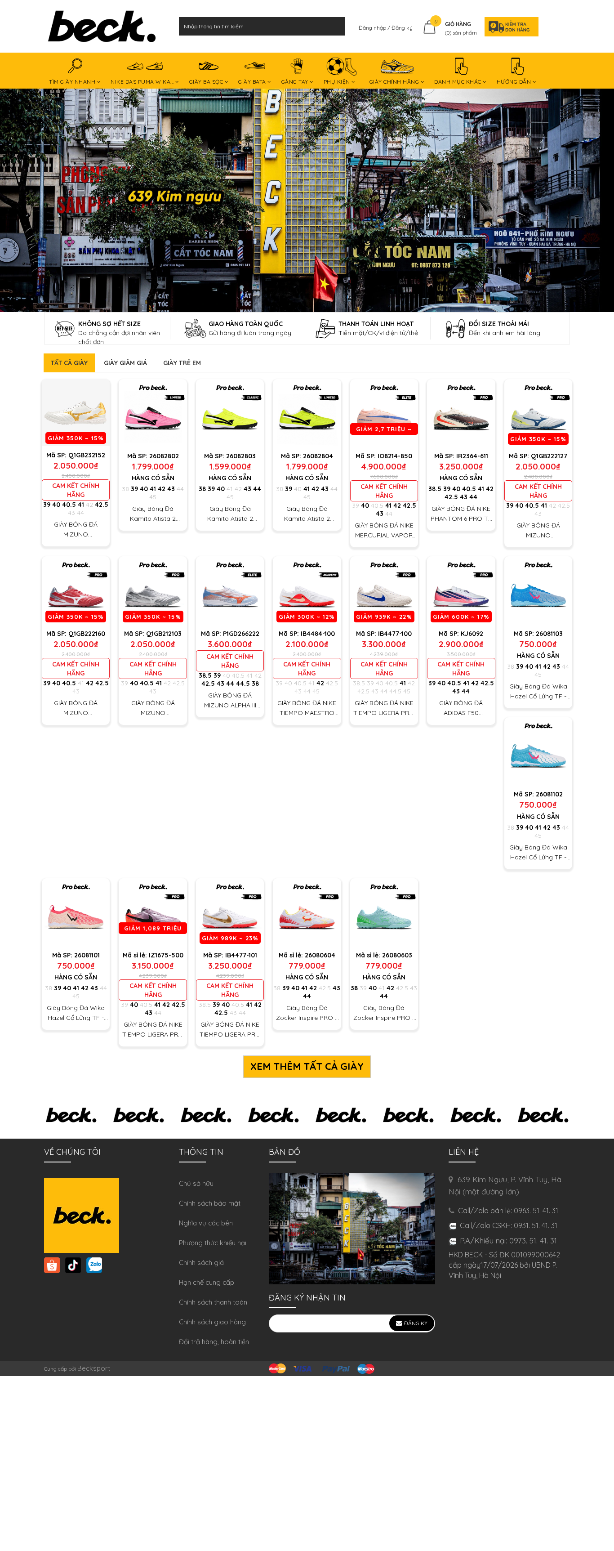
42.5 (101, 505)
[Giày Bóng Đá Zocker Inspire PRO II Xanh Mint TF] (384, 912)
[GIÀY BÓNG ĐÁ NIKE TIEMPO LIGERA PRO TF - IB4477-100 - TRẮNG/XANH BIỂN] (384, 590)
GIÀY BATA (252, 81)
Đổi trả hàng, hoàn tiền (214, 1341)
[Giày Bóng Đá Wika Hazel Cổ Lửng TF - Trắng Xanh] (538, 751)
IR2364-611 (472, 456)
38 (125, 489)
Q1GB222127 (549, 456)
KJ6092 (472, 634)
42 (89, 505)
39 (46, 505)
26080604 (320, 955)
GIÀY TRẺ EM (182, 363)
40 (56, 505)
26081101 (87, 955)
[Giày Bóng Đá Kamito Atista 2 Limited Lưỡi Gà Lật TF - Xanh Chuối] (307, 413)
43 (71, 513)
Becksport (93, 1368)
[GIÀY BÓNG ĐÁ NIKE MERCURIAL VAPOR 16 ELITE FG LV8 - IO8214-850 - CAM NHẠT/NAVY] (384, 413)
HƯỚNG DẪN (515, 81)
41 (81, 505)
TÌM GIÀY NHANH (73, 81)
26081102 (549, 794)
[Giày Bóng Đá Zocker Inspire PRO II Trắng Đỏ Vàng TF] (307, 912)
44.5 (243, 683)
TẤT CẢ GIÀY (69, 363)
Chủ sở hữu (196, 1183)
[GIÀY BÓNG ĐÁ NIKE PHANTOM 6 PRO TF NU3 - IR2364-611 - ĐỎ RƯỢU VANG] (461, 413)
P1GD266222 (241, 634)
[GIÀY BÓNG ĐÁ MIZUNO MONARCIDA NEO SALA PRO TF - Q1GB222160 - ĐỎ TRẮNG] (76, 590)
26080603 (397, 955)
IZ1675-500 (166, 955)
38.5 (434, 489)
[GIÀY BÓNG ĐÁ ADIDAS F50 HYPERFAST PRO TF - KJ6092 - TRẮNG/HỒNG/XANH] (461, 590)
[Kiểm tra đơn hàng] (508, 26)
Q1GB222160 (86, 634)
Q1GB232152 (86, 455)
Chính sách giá (201, 1262)
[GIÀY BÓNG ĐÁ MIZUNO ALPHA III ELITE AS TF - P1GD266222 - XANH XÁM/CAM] (230, 590)
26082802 (164, 456)
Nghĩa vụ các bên (206, 1223)
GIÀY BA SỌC (207, 81)
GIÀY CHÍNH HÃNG (395, 81)
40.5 (69, 505)
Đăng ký (402, 27)
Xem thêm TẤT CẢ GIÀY (307, 1066)
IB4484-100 (318, 634)
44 (80, 513)
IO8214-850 (395, 456)
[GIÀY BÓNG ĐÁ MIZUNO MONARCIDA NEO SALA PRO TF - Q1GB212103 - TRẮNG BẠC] (153, 590)
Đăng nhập (373, 27)
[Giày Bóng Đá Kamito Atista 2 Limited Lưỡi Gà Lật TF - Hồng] (153, 413)
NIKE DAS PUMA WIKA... (143, 81)
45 (152, 497)
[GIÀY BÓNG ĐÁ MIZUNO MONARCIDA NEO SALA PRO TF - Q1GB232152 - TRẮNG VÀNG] (76, 412)
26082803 (241, 456)
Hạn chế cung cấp (206, 1282)
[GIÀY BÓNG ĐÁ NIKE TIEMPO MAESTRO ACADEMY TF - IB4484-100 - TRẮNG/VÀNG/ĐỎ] (307, 590)
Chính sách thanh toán (213, 1302)
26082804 (318, 456)
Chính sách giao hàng (212, 1322)
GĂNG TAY (295, 81)
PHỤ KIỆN (338, 81)
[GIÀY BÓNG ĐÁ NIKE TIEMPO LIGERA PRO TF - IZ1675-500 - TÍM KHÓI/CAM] (153, 912)
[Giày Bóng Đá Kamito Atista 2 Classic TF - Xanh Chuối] (230, 413)
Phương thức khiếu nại (212, 1242)
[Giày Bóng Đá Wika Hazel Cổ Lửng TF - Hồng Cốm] (76, 912)
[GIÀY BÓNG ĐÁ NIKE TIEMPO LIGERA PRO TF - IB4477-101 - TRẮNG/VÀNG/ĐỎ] (230, 912)
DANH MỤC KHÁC (458, 81)
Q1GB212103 (164, 634)
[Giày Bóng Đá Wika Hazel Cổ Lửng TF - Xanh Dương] (538, 590)
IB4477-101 (241, 955)
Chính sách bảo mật (209, 1203)
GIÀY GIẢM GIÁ (125, 363)
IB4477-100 (395, 634)
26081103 (549, 634)
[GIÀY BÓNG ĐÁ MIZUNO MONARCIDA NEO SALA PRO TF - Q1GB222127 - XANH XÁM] (538, 413)
